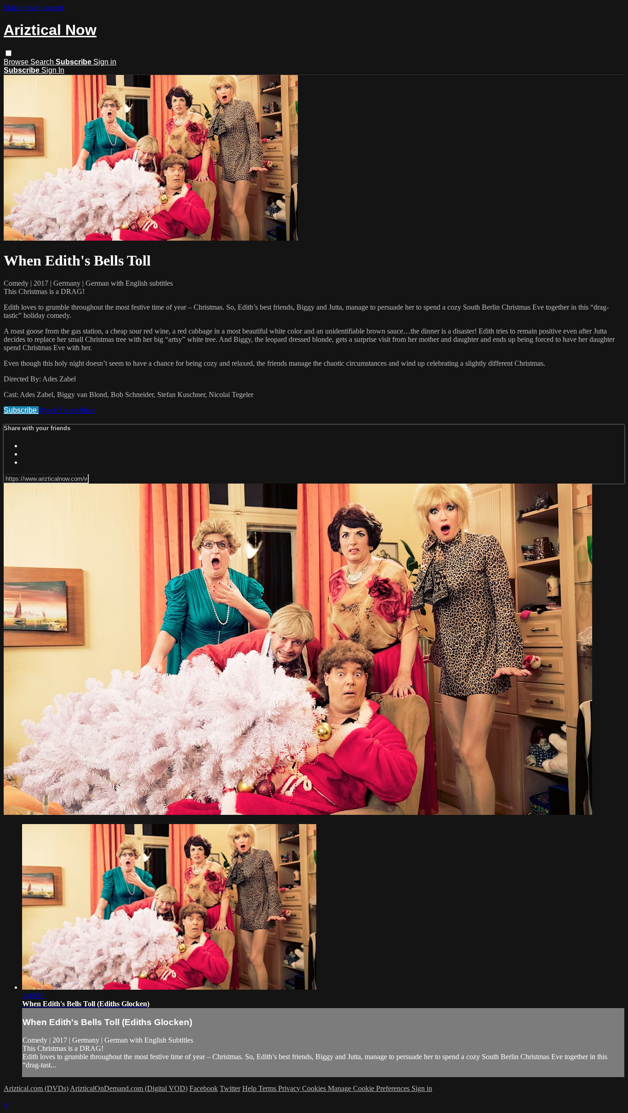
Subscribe (21, 410)
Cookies (315, 1088)
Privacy (290, 1088)
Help (250, 1088)
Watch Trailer (59, 410)
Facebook (203, 1088)
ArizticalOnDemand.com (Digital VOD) (129, 1088)
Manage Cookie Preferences (369, 1088)
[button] (8, 53)
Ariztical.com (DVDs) (36, 1088)
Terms (268, 1088)
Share (88, 410)
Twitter (230, 1088)
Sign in (104, 62)
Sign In (52, 70)
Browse (17, 62)
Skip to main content (33, 8)
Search (43, 62)
